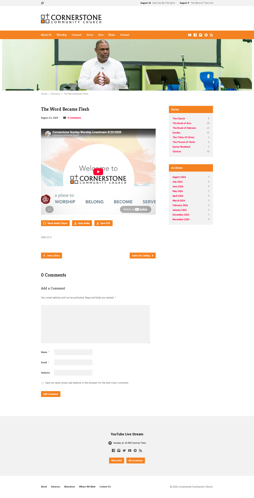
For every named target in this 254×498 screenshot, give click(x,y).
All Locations (136, 460)
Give (100, 35)
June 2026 (178, 186)
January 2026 (180, 210)
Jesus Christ (53, 255)
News (111, 35)
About (44, 486)
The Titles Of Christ (183, 137)
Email (45, 362)
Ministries (69, 486)
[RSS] (211, 34)
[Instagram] (200, 34)
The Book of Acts (182, 123)
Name (45, 352)
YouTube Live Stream (127, 434)
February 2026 (180, 205)
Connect (77, 35)
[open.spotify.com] (206, 34)
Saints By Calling (141, 255)
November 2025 (181, 219)
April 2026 (178, 196)
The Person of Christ (184, 142)
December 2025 (181, 214)
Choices (177, 151)
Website (45, 372)
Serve (90, 35)
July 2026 (178, 181)
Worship (62, 35)
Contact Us (105, 486)
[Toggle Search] (42, 3)
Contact (124, 35)
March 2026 (179, 200)
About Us (46, 35)
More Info (116, 460)
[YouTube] (189, 34)
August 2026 (179, 177)
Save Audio (83, 223)
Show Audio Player (57, 223)
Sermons (55, 93)
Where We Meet (87, 486)
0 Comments (74, 117)
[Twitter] (124, 450)
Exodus (176, 132)
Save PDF (105, 223)
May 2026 (178, 191)
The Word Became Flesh (76, 93)
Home (44, 93)
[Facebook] (195, 34)
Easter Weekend (181, 146)
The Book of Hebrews (184, 128)
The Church (179, 118)
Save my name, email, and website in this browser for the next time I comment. (87, 382)
